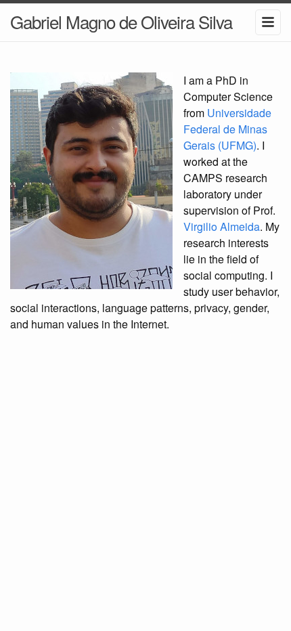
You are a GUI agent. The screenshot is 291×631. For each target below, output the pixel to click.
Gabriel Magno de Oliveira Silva (121, 21)
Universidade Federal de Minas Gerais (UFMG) (227, 129)
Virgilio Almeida (221, 226)
